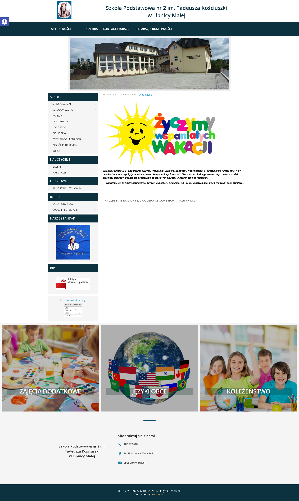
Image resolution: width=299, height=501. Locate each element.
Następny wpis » (188, 200)
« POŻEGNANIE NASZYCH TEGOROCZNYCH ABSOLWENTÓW (139, 200)
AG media (157, 494)
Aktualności (145, 94)
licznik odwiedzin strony (72, 300)
